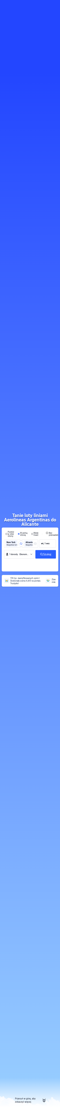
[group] (12, 544)
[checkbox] (52, 534)
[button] (55, 3)
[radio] (9, 534)
